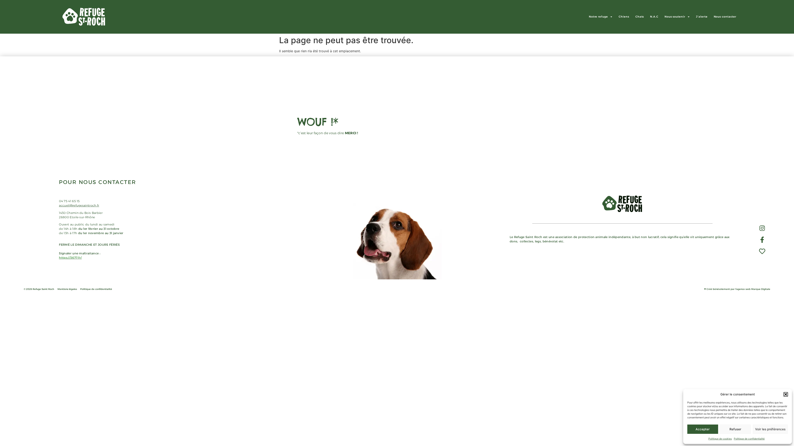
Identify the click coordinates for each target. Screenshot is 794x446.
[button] (786, 394)
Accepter (703, 429)
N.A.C (654, 16)
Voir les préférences (770, 429)
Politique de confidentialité (749, 438)
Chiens (624, 16)
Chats (639, 16)
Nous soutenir (675, 16)
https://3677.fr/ (70, 258)
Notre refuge (598, 16)
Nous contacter (725, 16)
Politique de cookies (720, 438)
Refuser (735, 429)
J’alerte (701, 16)
